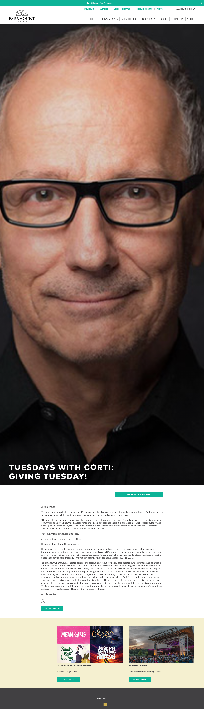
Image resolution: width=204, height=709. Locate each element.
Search (191, 19)
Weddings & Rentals (122, 9)
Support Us (177, 19)
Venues (160, 9)
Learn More (68, 679)
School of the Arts (144, 9)
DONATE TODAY (52, 608)
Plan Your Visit (149, 19)
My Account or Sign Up (185, 9)
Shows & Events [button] (109, 19)
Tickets (93, 19)
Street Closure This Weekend (99, 3)
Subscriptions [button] (129, 19)
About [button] (164, 19)
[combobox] (139, 494)
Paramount (89, 9)
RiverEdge (104, 9)
